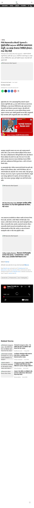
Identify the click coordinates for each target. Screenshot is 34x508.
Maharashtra (4, 270)
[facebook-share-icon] (9, 92)
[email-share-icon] (15, 92)
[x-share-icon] (5, 92)
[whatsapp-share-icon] (2, 92)
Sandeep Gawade (5, 85)
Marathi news (7, 268)
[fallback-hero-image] (7, 347)
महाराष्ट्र (11, 6)
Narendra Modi (5, 278)
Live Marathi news (16, 272)
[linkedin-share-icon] (12, 92)
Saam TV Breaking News (22, 278)
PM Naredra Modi (12, 278)
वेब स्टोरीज (23, 6)
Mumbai (15, 270)
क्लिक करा (26, 265)
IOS (15, 273)
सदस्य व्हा (7, 262)
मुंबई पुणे (17, 6)
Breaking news (22, 268)
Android (10, 273)
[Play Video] (17, 127)
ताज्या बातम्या (5, 6)
